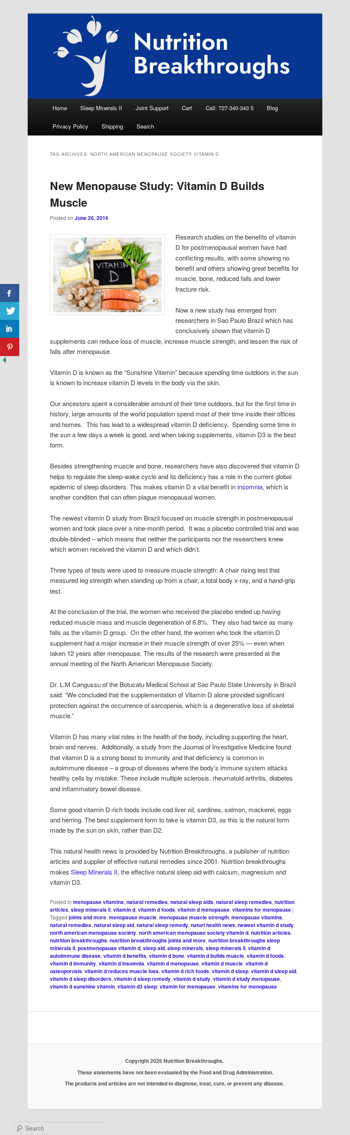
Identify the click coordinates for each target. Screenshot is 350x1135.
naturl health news (213, 925)
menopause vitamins (98, 902)
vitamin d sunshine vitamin (82, 986)
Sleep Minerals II (101, 108)
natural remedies (147, 902)
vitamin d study (191, 979)
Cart (187, 108)
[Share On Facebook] (9, 293)
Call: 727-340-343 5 (230, 108)
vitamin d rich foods (185, 971)
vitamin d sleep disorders (80, 979)
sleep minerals (185, 948)
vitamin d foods (156, 909)
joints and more (87, 917)
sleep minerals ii (91, 909)
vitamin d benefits (124, 955)
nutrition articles (271, 932)
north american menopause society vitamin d (193, 932)
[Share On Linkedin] (9, 329)
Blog (272, 108)
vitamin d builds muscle (215, 955)
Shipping (112, 126)
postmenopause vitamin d (109, 948)
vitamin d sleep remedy (142, 979)
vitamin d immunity (73, 963)
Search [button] (145, 126)
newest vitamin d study (266, 925)
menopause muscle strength (194, 917)
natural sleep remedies (244, 902)
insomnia (249, 486)
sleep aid (154, 948)
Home (59, 108)
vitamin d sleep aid (273, 971)
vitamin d (124, 909)
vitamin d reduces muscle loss (122, 971)
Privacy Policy (70, 126)
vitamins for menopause (261, 909)
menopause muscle (133, 917)
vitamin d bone (166, 955)
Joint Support (152, 108)
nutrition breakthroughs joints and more (158, 940)
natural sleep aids (191, 902)
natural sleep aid (114, 925)
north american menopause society (93, 932)
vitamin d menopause (204, 909)
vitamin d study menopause (246, 979)
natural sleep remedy (162, 925)
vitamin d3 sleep (137, 986)
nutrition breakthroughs (78, 940)
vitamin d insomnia (121, 963)
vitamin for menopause (188, 986)
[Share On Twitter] (9, 311)
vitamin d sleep (230, 971)
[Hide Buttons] (4, 361)
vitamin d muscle (222, 963)
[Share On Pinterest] (9, 347)
